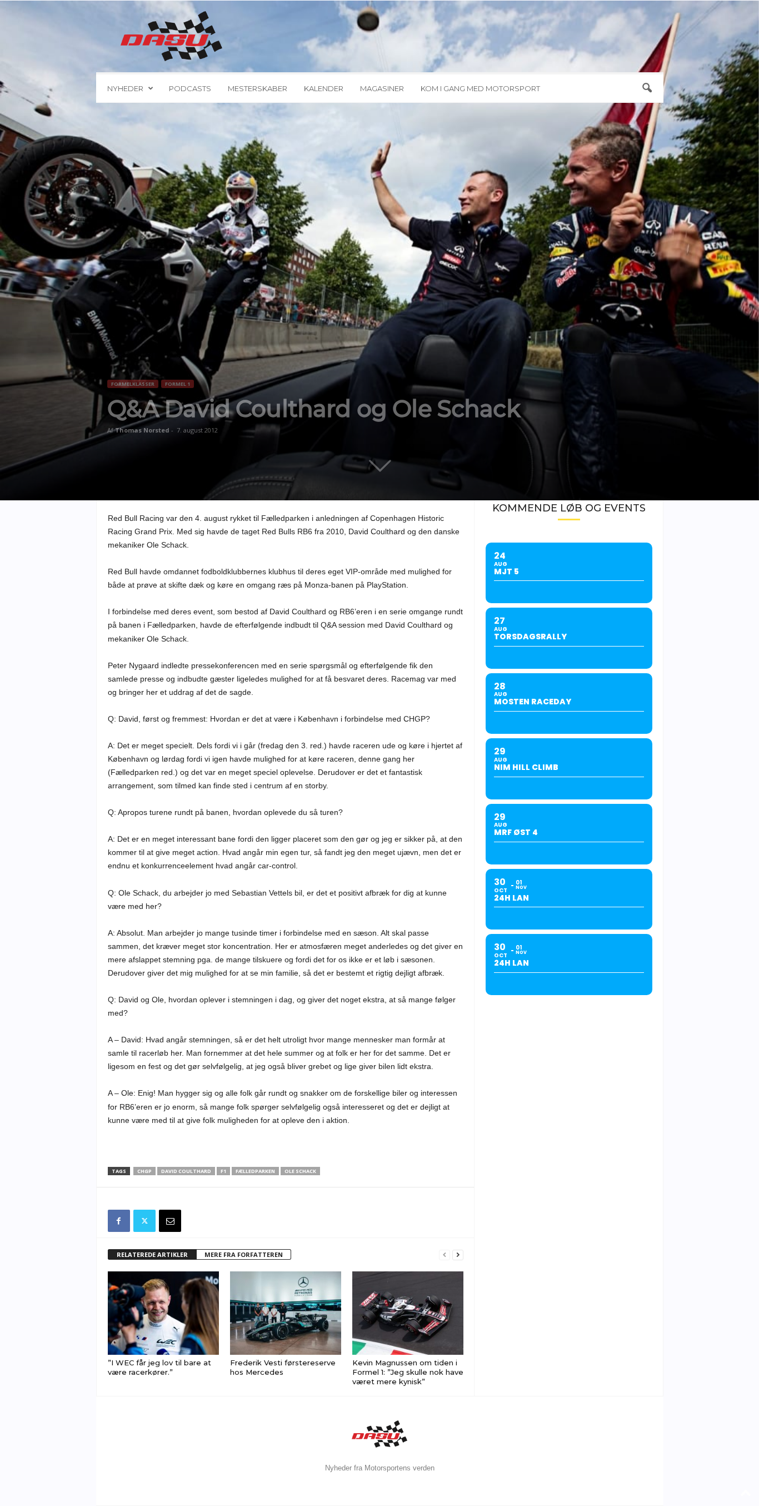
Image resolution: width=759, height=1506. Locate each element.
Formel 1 (177, 383)
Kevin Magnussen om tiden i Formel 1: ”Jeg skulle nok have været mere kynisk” (407, 1372)
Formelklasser (132, 383)
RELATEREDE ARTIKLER (152, 1254)
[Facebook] (119, 1221)
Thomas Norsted (142, 430)
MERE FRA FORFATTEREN (243, 1254)
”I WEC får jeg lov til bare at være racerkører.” (159, 1367)
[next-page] (457, 1255)
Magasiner (382, 88)
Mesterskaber (257, 88)
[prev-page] (444, 1255)
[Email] (170, 1221)
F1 (223, 1171)
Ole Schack (300, 1171)
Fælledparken (255, 1171)
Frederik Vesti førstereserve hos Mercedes (283, 1367)
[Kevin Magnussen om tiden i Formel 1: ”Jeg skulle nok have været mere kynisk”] (407, 1313)
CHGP (144, 1171)
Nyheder (125, 88)
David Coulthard (186, 1171)
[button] (647, 88)
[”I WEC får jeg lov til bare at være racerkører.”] (163, 1313)
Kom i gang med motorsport (480, 88)
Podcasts (190, 88)
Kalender (323, 88)
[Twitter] (144, 1221)
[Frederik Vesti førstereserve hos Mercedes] (285, 1313)
